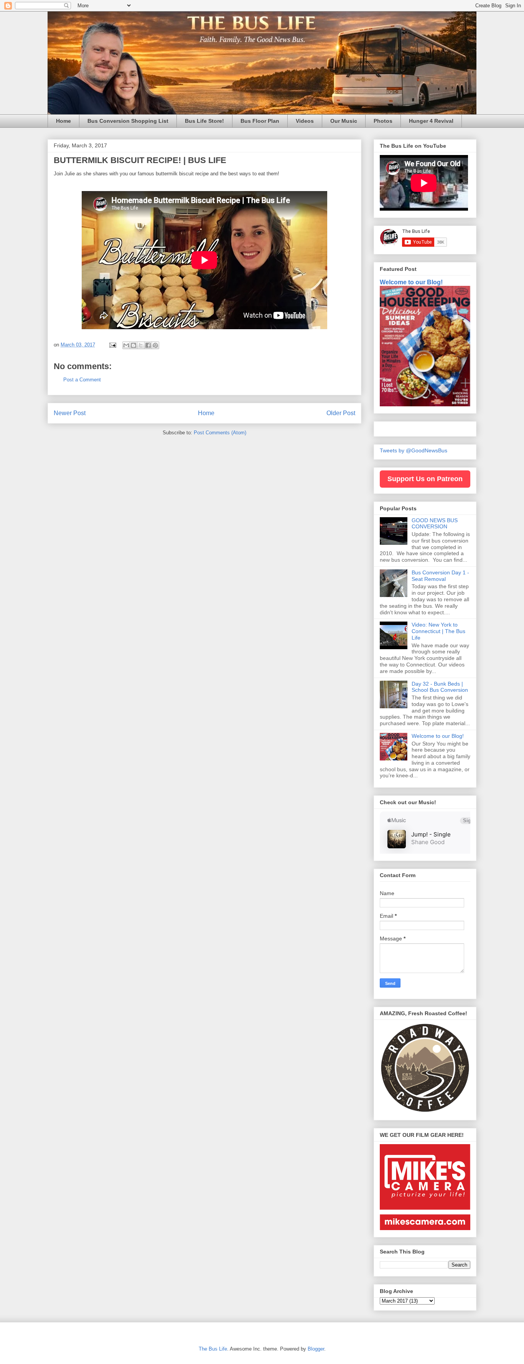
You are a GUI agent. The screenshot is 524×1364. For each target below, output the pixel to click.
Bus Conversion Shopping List (127, 121)
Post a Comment (82, 380)
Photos (383, 121)
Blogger (316, 1349)
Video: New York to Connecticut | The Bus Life (438, 631)
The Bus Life (213, 1349)
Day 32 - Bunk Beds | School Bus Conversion (440, 687)
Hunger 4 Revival (431, 121)
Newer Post (70, 413)
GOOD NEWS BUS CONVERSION (435, 523)
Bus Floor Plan (260, 121)
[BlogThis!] (133, 345)
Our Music (343, 121)
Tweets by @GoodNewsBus (413, 450)
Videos (305, 121)
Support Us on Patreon (425, 479)
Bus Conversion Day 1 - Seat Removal (440, 575)
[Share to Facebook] (148, 345)
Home (63, 121)
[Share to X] (141, 345)
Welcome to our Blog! (411, 282)
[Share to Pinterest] (155, 345)
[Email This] (126, 345)
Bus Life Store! (204, 121)
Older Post (340, 413)
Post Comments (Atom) (220, 432)
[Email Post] (112, 345)
